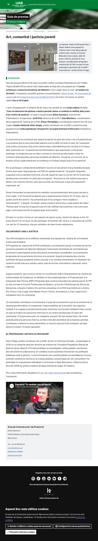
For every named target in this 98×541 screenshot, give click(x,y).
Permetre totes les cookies (22, 532)
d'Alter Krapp (67, 93)
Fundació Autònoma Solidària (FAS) (36, 97)
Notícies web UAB (15, 455)
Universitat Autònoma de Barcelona (42, 4)
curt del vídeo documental (53, 373)
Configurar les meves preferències (74, 526)
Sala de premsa (39, 31)
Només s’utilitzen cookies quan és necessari (30, 526)
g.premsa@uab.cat (15, 448)
